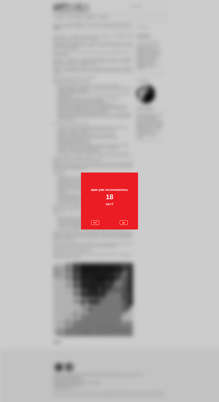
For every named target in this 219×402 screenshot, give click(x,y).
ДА (123, 222)
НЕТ (95, 222)
